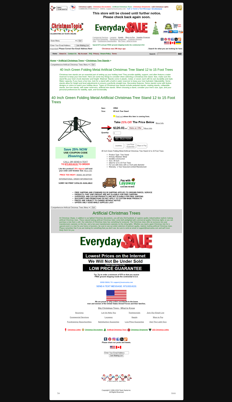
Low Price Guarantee (100, 39)
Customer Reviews (135, 39)
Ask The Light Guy (158, 322)
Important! (54, 49)
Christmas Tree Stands (97, 60)
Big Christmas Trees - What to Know (116, 308)
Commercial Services (100, 37)
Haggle (134, 317)
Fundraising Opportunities (107, 41)
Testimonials (134, 313)
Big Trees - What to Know (127, 41)
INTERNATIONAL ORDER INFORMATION (75, 179)
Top (58, 393)
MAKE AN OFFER (84, 175)
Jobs (94, 41)
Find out (119, 116)
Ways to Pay (158, 317)
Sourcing (79, 313)
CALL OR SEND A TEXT (75, 162)
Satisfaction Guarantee (118, 39)
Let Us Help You (108, 313)
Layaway (113, 37)
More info (88, 171)
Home (53, 60)
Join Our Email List (155, 313)
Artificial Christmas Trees (71, 60)
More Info (160, 123)
